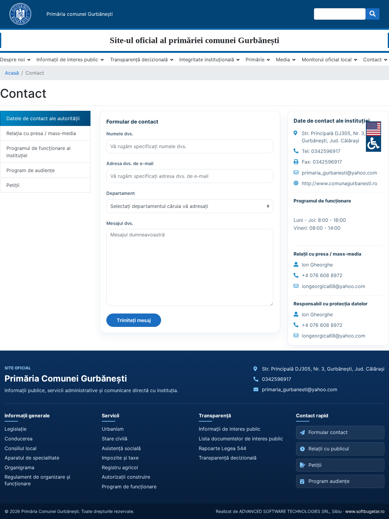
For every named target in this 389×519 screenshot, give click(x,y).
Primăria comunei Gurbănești (79, 14)
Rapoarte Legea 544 (222, 448)
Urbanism (113, 429)
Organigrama (19, 467)
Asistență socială (121, 448)
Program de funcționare (129, 486)
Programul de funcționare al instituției (38, 151)
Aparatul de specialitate (32, 458)
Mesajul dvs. (119, 223)
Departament (120, 193)
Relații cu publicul (328, 449)
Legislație (15, 429)
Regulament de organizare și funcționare (37, 480)
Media (283, 59)
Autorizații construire (126, 477)
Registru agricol (120, 467)
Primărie (255, 59)
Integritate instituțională (206, 59)
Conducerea (19, 439)
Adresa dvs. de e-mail (129, 163)
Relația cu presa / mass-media (41, 133)
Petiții (12, 185)
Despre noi (12, 59)
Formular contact (328, 432)
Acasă (12, 73)
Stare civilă (114, 439)
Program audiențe (328, 481)
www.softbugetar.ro (364, 511)
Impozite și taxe (120, 458)
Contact (372, 59)
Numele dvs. (119, 134)
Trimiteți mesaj (134, 320)
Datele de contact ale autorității (43, 118)
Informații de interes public (67, 59)
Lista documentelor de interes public (241, 439)
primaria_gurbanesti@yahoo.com (299, 389)
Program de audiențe (30, 170)
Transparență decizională (139, 59)
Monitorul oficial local (327, 59)
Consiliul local (20, 448)
